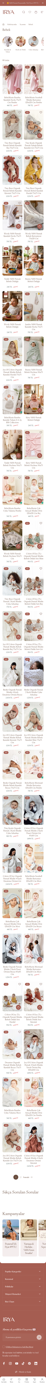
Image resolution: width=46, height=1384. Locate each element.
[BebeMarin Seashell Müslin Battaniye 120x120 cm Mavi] (34, 858)
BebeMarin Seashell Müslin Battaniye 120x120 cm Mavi (33, 878)
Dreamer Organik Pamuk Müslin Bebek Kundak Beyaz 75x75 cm (12, 1066)
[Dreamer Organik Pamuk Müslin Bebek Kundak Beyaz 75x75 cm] (12, 1044)
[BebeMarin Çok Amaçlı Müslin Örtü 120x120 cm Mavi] (12, 903)
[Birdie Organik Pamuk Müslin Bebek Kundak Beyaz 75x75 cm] (12, 765)
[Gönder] (39, 1337)
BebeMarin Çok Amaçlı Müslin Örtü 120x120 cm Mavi (12, 924)
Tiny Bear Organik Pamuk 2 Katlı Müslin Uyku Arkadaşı (12, 601)
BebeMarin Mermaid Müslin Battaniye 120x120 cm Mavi (34, 969)
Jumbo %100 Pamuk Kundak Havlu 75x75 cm (33, 327)
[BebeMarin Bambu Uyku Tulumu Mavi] (12, 1092)
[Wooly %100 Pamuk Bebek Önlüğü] (12, 306)
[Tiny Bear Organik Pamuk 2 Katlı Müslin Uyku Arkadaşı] (12, 581)
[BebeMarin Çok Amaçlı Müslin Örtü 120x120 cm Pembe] (34, 1092)
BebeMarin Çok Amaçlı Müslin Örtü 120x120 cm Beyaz (33, 924)
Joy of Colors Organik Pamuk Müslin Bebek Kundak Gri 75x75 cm (12, 1158)
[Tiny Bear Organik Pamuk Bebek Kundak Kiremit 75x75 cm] (12, 170)
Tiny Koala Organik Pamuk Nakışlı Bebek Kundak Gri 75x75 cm (33, 145)
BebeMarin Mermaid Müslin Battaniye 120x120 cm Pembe (34, 785)
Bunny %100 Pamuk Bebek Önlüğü (33, 280)
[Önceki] (3, 3)
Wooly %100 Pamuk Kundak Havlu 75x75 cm (12, 236)
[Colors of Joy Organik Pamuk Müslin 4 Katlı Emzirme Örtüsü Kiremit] (34, 1137)
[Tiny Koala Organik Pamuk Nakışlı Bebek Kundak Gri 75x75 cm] (34, 124)
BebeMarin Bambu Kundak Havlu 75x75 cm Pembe (12, 100)
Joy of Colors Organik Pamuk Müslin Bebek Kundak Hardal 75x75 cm (12, 373)
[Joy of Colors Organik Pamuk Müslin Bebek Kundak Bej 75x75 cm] (12, 626)
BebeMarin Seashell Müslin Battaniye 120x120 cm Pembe (33, 100)
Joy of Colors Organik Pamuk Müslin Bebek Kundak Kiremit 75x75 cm (12, 739)
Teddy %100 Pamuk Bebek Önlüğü (12, 280)
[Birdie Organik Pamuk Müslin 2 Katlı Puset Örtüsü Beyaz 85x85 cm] (12, 948)
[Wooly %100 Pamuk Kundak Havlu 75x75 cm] (12, 215)
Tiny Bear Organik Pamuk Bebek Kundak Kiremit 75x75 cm (12, 190)
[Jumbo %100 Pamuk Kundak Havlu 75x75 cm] (34, 306)
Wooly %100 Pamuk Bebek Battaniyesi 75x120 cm (33, 236)
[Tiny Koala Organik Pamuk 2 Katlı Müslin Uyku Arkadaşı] (12, 810)
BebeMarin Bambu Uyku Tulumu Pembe (12, 509)
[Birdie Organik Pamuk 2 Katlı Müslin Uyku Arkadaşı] (34, 671)
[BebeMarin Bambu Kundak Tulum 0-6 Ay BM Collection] (12, 399)
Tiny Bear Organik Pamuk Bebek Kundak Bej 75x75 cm (12, 145)
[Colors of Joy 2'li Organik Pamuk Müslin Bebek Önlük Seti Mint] (34, 535)
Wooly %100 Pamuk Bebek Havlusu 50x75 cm (12, 556)
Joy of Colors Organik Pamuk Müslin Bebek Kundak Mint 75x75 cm (33, 739)
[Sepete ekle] (18, 90)
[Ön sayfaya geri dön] (3, 24)
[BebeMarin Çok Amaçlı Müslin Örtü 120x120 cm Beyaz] (34, 903)
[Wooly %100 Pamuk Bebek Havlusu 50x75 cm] (12, 535)
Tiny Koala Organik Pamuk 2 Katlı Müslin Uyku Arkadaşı (12, 830)
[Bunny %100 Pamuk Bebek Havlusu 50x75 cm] (34, 351)
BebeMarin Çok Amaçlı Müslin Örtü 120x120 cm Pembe (33, 1112)
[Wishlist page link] (30, 12)
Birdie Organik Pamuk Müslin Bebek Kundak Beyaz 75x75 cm (12, 785)
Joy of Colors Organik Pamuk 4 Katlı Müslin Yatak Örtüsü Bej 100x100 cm (33, 1066)
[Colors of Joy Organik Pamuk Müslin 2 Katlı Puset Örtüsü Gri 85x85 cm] (34, 810)
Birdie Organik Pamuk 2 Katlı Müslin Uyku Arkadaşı (33, 692)
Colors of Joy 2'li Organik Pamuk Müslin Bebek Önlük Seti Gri (33, 646)
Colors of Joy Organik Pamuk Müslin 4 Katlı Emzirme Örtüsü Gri (12, 878)
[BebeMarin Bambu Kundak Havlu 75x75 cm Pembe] (12, 79)
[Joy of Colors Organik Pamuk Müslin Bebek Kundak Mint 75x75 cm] (34, 717)
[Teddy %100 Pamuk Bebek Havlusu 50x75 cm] (12, 444)
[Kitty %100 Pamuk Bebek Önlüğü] (34, 399)
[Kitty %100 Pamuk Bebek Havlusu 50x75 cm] (34, 444)
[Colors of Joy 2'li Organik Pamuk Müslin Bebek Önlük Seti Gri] (34, 626)
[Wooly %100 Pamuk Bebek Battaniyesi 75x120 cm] (34, 215)
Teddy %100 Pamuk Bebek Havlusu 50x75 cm (12, 465)
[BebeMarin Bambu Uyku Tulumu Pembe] (12, 490)
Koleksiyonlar (12, 24)
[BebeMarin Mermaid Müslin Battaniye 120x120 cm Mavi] (34, 948)
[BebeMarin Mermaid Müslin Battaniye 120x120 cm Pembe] (34, 765)
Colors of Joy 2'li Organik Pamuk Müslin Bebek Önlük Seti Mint (33, 556)
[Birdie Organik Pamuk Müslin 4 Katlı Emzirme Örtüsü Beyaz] (12, 671)
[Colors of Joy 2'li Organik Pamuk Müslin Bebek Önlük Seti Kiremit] (34, 996)
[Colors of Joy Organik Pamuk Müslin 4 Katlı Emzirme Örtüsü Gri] (12, 858)
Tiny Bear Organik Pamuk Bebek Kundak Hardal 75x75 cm (33, 190)
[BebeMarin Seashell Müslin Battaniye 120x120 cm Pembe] (34, 79)
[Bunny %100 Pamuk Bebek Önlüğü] (34, 261)
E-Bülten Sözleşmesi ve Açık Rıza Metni (19, 1347)
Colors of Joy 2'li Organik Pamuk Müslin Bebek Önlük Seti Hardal (12, 1018)
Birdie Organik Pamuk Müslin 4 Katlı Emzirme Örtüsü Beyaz (12, 692)
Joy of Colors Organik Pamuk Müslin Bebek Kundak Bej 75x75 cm (12, 646)
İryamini (23, 24)
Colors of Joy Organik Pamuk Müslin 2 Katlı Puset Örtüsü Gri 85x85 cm (33, 832)
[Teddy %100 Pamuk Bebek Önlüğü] (12, 261)
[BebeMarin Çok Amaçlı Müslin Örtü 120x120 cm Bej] (34, 490)
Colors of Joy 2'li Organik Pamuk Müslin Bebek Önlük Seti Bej (33, 601)
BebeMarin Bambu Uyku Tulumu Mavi (12, 1111)
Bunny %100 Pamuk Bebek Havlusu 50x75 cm (33, 372)
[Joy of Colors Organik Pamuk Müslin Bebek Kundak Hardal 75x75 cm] (12, 351)
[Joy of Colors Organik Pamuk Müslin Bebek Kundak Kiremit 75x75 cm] (12, 717)
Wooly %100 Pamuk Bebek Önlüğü (12, 325)
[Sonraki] (42, 3)
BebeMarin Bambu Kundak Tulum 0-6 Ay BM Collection (12, 420)
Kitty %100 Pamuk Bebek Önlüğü (33, 418)
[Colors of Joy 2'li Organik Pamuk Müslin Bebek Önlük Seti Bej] (34, 581)
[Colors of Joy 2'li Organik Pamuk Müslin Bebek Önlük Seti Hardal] (12, 996)
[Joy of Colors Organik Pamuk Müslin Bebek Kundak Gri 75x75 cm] (12, 1137)
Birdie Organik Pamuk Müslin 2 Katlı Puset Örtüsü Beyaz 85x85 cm (12, 970)
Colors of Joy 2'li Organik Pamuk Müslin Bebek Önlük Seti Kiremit (33, 1018)
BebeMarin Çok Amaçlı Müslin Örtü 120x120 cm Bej (33, 510)
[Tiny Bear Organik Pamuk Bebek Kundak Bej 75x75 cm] (12, 124)
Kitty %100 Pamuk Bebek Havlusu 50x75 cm (33, 465)
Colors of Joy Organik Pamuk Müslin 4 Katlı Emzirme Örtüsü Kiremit (33, 1159)
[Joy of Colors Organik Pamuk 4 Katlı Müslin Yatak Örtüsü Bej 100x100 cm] (34, 1044)
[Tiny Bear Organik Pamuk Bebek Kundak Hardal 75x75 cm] (34, 170)
